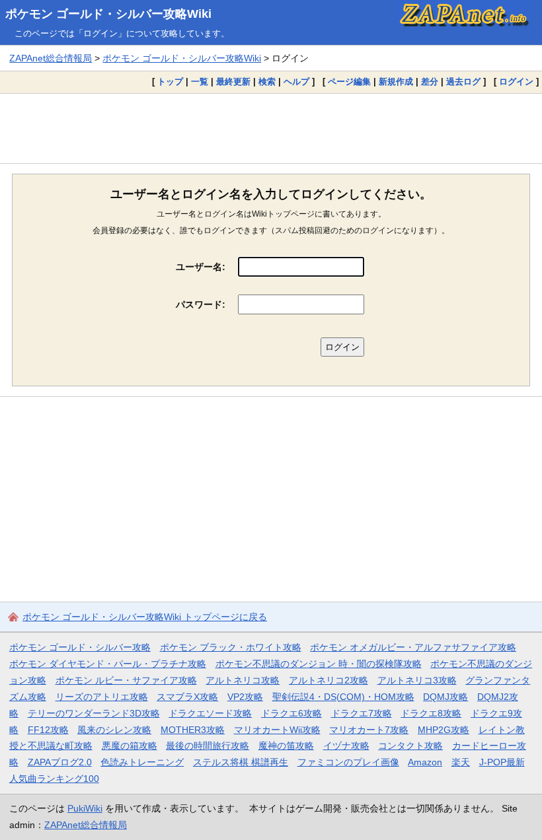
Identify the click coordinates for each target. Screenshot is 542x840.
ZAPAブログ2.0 (60, 762)
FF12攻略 (48, 729)
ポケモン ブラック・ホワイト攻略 (230, 647)
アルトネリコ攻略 (243, 680)
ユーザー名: (200, 267)
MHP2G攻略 (443, 729)
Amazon (425, 762)
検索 (267, 82)
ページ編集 (349, 82)
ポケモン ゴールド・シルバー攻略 (80, 647)
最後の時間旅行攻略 (207, 745)
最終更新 (233, 82)
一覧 (199, 82)
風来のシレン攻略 (114, 729)
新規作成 (396, 82)
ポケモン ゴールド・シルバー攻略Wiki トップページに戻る (144, 617)
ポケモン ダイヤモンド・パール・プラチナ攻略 (107, 663)
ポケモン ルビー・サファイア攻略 (126, 680)
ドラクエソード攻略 (210, 713)
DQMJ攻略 (445, 696)
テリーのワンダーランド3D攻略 (94, 713)
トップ (170, 82)
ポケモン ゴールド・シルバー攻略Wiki (108, 13)
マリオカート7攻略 (368, 729)
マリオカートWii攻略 (277, 729)
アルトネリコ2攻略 (328, 680)
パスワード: (200, 304)
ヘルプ (296, 82)
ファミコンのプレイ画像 (348, 762)
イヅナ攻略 (346, 745)
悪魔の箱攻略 (129, 745)
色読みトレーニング (142, 762)
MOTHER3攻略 (193, 729)
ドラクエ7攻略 (361, 713)
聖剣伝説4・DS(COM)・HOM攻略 (343, 696)
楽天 (460, 762)
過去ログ (463, 82)
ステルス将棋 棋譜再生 (240, 762)
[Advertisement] (271, 128)
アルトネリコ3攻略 (417, 680)
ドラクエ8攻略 (431, 713)
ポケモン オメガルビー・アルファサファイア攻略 (413, 647)
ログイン (516, 82)
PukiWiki (84, 808)
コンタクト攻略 (410, 745)
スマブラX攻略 (187, 696)
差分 (429, 82)
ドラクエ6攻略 (291, 713)
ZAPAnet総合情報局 (50, 58)
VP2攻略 (245, 696)
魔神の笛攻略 (286, 745)
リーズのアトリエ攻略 (102, 696)
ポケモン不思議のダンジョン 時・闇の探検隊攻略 (318, 663)
